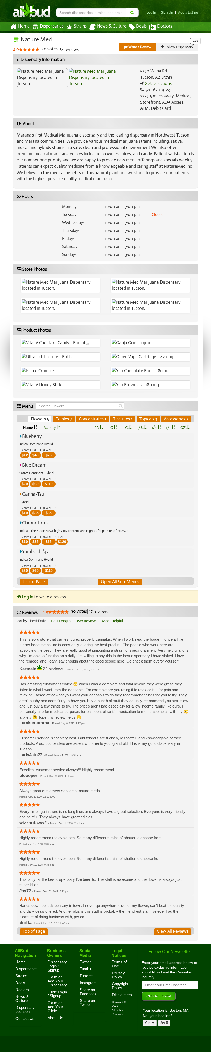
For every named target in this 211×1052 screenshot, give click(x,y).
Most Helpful (112, 621)
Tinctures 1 (123, 419)
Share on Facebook (88, 992)
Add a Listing (188, 12)
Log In (151, 12)
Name (28, 427)
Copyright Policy (120, 986)
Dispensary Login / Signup (57, 966)
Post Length (61, 621)
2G (125, 427)
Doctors (164, 26)
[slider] (29, 49)
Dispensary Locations (25, 1009)
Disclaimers (122, 995)
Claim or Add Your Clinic (55, 1007)
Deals (141, 26)
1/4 (155, 427)
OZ (183, 427)
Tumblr (85, 969)
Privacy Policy (118, 975)
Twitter (85, 962)
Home (24, 26)
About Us (55, 1018)
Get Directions (158, 83)
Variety (50, 427)
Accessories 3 (176, 419)
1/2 (169, 427)
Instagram (88, 983)
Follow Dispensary (178, 47)
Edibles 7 (64, 419)
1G (111, 427)
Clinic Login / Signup (57, 994)
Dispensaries (52, 26)
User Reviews (86, 621)
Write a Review (139, 47)
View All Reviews (172, 931)
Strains (80, 26)
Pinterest (87, 976)
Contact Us (24, 1019)
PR (97, 427)
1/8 (140, 427)
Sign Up (167, 12)
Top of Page (34, 581)
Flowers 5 (40, 419)
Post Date (38, 621)
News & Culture (111, 26)
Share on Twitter (87, 1003)
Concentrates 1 (92, 419)
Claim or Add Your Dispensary (57, 981)
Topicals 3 (148, 419)
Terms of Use (119, 964)
